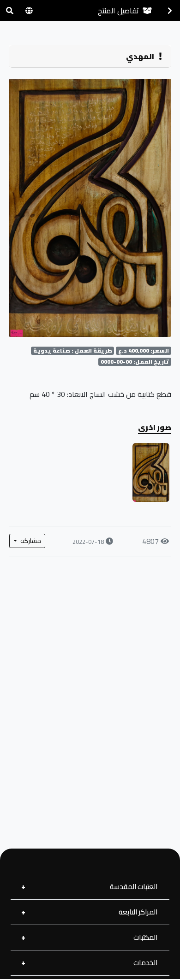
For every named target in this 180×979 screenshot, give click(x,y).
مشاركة (30, 541)
